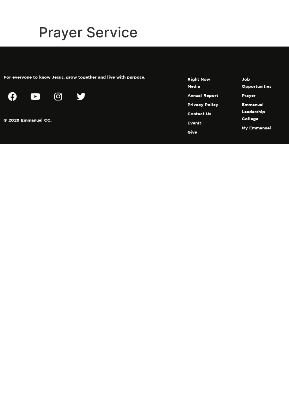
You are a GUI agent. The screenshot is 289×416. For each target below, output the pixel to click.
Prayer (249, 95)
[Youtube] (35, 96)
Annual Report (202, 95)
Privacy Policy (202, 104)
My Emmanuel (256, 127)
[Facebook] (12, 96)
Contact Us (199, 113)
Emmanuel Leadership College (253, 111)
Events (194, 123)
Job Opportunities (256, 83)
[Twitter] (81, 96)
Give (192, 132)
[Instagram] (58, 96)
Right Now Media (198, 83)
